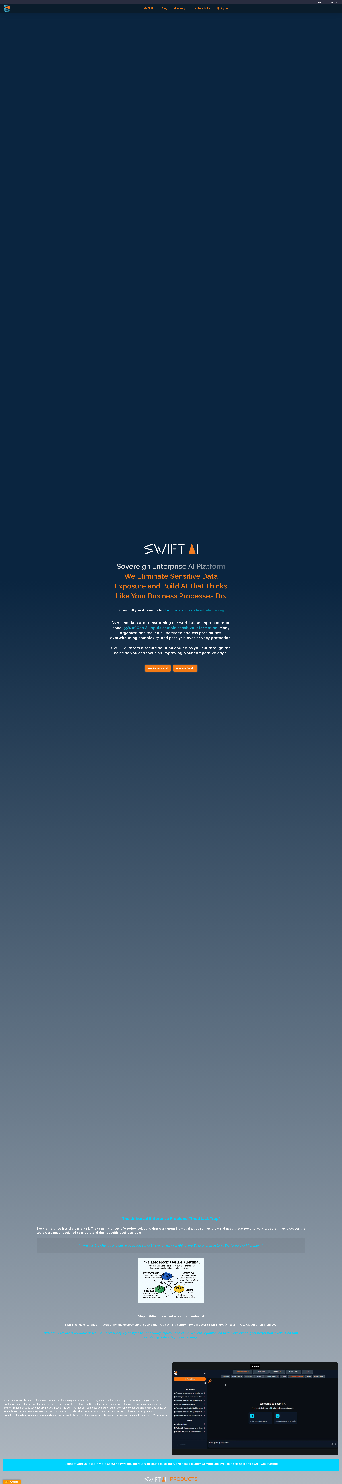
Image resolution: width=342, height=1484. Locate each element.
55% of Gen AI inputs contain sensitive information (170, 628)
